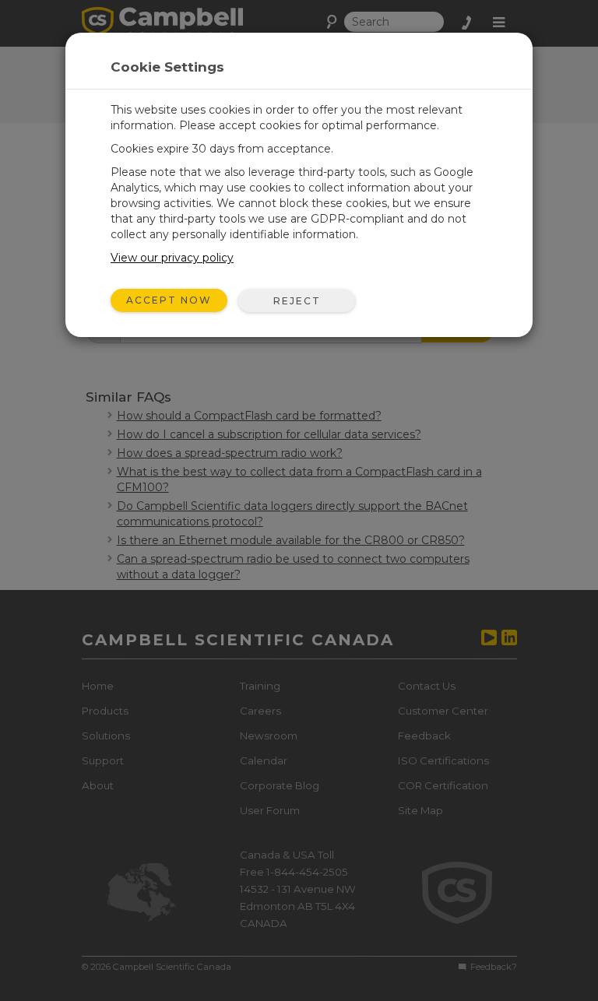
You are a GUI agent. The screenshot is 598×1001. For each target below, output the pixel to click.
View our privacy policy (172, 258)
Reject (297, 301)
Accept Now (169, 300)
